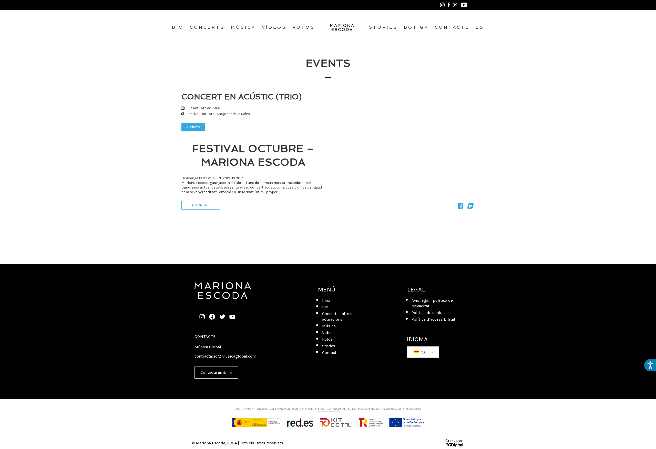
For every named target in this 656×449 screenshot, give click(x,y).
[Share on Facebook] (460, 206)
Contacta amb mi (216, 372)
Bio (178, 27)
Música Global (207, 346)
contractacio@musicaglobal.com (225, 356)
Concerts (207, 27)
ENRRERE (201, 205)
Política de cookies (429, 312)
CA (423, 352)
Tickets (193, 126)
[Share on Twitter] (470, 206)
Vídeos (274, 27)
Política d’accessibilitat (433, 319)
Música (243, 27)
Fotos (304, 27)
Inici (326, 300)
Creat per (453, 440)
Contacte (452, 27)
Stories (383, 27)
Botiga (416, 27)
